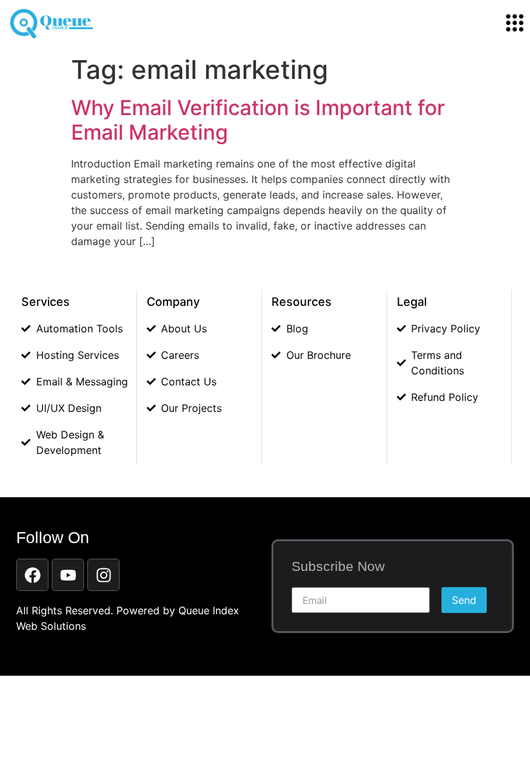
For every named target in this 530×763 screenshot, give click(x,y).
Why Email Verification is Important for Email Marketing (258, 120)
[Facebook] (32, 575)
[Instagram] (103, 575)
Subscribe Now (338, 566)
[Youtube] (68, 575)
